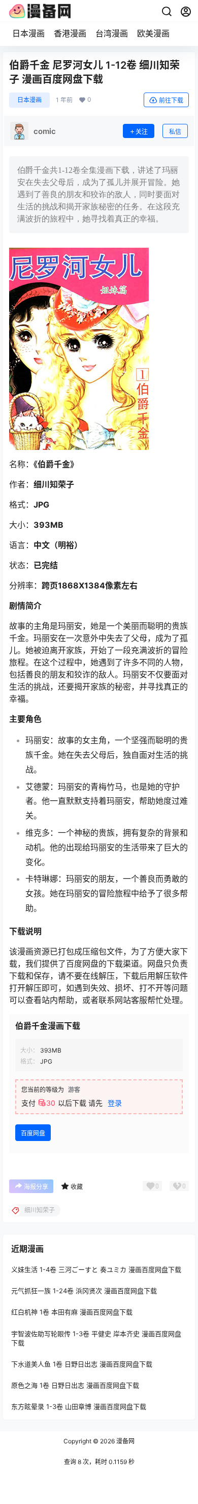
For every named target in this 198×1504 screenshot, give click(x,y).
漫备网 (125, 1441)
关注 (142, 131)
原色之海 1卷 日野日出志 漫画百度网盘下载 (75, 1385)
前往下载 (171, 100)
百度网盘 (33, 1133)
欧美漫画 (153, 33)
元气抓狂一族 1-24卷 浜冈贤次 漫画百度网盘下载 (84, 1291)
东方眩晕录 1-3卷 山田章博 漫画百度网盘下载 (78, 1406)
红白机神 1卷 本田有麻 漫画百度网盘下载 (72, 1312)
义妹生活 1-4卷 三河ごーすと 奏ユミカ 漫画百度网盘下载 (96, 1269)
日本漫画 (28, 33)
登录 (115, 1103)
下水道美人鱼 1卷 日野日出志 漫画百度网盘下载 (81, 1363)
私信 (175, 131)
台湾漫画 (111, 33)
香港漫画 (70, 33)
